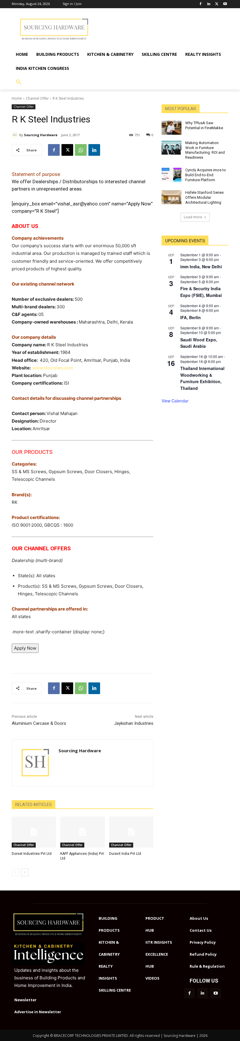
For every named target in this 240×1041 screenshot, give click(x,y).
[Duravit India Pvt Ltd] (131, 832)
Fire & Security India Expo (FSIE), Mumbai (201, 292)
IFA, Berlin (190, 317)
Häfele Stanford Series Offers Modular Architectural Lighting (204, 197)
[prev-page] (15, 872)
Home (17, 98)
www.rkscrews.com (52, 368)
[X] (67, 150)
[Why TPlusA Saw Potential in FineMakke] (171, 128)
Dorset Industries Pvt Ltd (32, 854)
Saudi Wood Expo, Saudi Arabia (198, 343)
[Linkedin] (208, 4)
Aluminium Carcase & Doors (39, 723)
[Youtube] (225, 4)
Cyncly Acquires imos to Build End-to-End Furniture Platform (205, 175)
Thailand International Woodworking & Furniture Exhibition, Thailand (202, 378)
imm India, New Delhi (201, 266)
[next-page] (24, 872)
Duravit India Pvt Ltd (125, 854)
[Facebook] (200, 4)
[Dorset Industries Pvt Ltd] (34, 832)
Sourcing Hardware (40, 135)
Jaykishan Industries (133, 723)
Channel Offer (37, 98)
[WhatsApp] (81, 150)
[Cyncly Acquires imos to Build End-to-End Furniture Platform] (171, 175)
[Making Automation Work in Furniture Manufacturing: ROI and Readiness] (171, 148)
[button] (19, 82)
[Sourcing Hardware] (15, 135)
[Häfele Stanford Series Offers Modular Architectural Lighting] (171, 197)
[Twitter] (216, 4)
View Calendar (175, 401)
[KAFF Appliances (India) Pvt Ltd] (82, 832)
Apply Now (25, 648)
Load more (193, 217)
